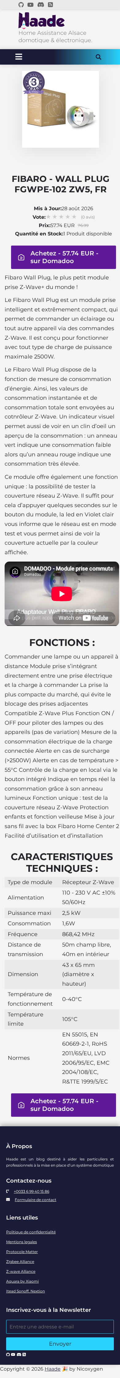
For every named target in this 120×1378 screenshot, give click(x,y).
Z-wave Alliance (20, 1271)
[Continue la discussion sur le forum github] (21, 4)
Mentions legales (21, 1242)
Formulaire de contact (35, 1199)
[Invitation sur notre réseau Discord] (40, 4)
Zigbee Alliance (20, 1261)
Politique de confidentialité (31, 1232)
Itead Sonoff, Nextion (25, 1291)
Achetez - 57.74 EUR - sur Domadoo (64, 257)
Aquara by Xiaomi (22, 1281)
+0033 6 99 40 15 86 (31, 1191)
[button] (60, 257)
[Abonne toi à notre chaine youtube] (30, 4)
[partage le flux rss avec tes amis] (50, 4)
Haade (53, 1369)
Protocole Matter (22, 1251)
